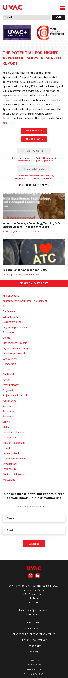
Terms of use (34, 669)
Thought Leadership (14, 442)
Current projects (12, 321)
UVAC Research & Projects (34, 628)
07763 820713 (36, 614)
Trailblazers (9, 448)
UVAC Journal (10, 463)
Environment (10, 332)
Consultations (10, 316)
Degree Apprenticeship (15, 327)
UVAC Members (11, 469)
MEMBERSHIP (34, 130)
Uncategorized (11, 453)
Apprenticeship (11, 295)
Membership (9, 364)
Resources (8, 411)
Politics (7, 379)
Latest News (10, 358)
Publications (9, 400)
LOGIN (59, 17)
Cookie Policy (34, 664)
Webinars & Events (13, 474)
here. (5, 122)
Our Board (8, 374)
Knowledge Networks (15, 353)
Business (7, 306)
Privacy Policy (34, 660)
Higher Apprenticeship (15, 343)
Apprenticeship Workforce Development (25, 300)
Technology (9, 437)
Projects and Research (15, 395)
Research (8, 406)
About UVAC (34, 622)
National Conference (34, 640)
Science (7, 421)
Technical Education (14, 432)
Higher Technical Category (17, 348)
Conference (9, 311)
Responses (9, 416)
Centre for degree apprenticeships (34, 634)
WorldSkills (9, 479)
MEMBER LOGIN (34, 139)
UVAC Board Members (14, 458)
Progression (9, 390)
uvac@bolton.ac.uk (38, 610)
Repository (34, 646)
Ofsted (6, 369)
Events (6, 337)
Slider (6, 427)
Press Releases (11, 385)
